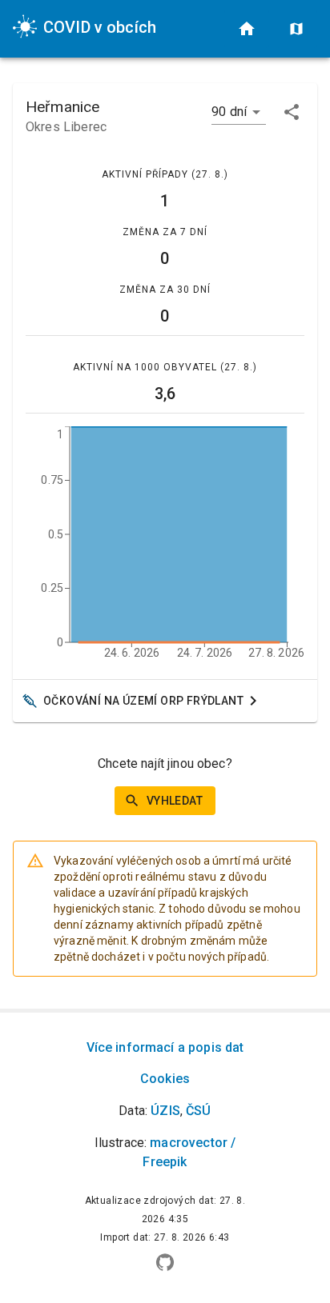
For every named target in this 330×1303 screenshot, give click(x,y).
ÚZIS (165, 1110)
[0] (246, 29)
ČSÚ (198, 1110)
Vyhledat (175, 800)
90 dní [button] (229, 111)
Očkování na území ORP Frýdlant (143, 700)
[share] (291, 112)
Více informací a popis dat (165, 1047)
